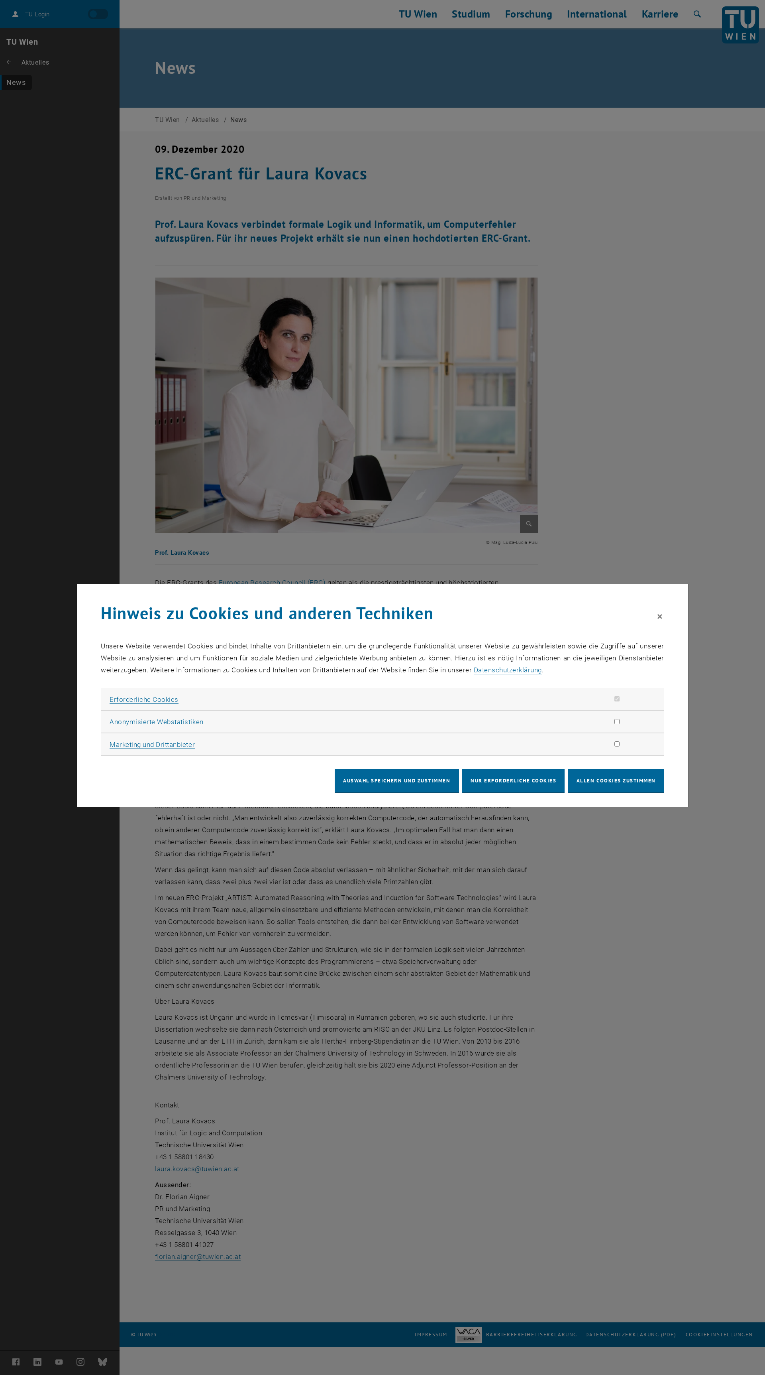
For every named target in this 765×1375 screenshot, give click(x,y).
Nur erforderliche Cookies (513, 780)
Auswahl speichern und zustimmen (396, 780)
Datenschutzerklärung (508, 670)
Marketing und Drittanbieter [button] (152, 745)
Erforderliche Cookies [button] (144, 699)
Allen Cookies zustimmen (616, 780)
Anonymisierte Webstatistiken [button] (156, 722)
